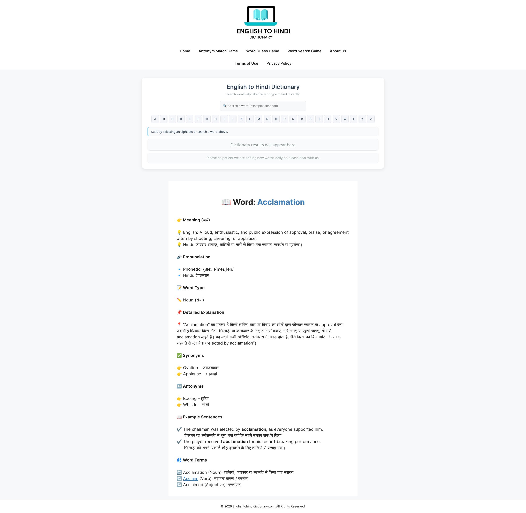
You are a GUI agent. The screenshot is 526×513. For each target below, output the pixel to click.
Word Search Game (304, 51)
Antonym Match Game (218, 51)
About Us (338, 51)
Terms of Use (246, 63)
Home (185, 51)
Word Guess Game (262, 51)
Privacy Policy (278, 63)
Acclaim (190, 478)
